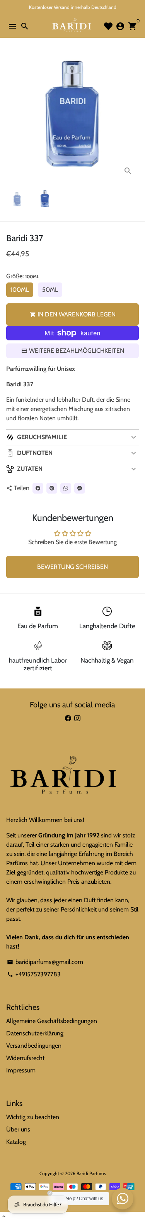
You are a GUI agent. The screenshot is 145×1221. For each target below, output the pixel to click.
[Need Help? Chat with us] (122, 1198)
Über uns (18, 1129)
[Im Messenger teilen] (79, 488)
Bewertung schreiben (72, 566)
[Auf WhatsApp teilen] (65, 488)
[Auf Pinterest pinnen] (51, 488)
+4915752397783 (34, 974)
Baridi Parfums (91, 1173)
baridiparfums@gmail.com (45, 962)
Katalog (16, 1141)
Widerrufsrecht (25, 1058)
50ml (50, 289)
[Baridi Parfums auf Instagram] (77, 718)
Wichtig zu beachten (32, 1117)
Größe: (22, 276)
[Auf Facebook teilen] (37, 488)
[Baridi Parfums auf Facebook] (68, 718)
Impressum (21, 1070)
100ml (19, 289)
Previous (13, 115)
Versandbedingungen (33, 1045)
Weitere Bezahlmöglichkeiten (76, 350)
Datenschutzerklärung (34, 1033)
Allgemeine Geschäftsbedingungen (51, 1021)
